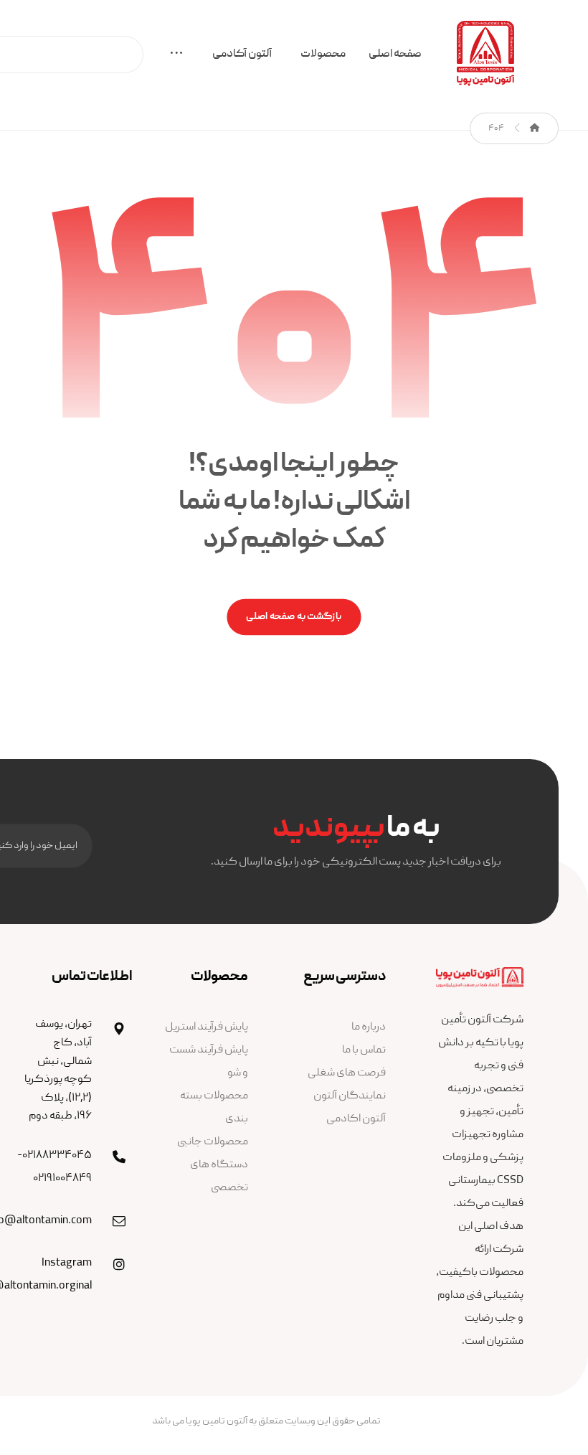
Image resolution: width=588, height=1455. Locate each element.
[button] (176, 56)
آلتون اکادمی (356, 1119)
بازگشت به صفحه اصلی (293, 617)
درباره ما (368, 1027)
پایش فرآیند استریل (206, 1027)
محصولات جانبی (212, 1142)
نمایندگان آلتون (349, 1096)
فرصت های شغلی (347, 1073)
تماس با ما (364, 1050)
